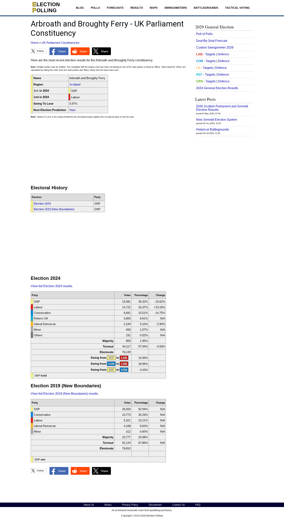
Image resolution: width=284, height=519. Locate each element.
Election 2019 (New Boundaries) (54, 209)
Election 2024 (42, 203)
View (72, 110)
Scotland (74, 84)
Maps (153, 7)
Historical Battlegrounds (212, 129)
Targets (210, 54)
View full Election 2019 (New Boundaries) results (64, 393)
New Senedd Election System (216, 119)
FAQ (197, 504)
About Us (89, 504)
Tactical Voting (237, 7)
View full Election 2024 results (51, 286)
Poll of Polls (204, 34)
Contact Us (178, 504)
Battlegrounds (206, 7)
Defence (223, 54)
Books (108, 504)
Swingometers (175, 7)
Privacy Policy (130, 504)
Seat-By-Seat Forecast (211, 40)
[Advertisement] (110, 153)
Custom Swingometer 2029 (214, 47)
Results (136, 7)
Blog (80, 7)
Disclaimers (155, 504)
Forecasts (115, 7)
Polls (95, 7)
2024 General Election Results (217, 88)
